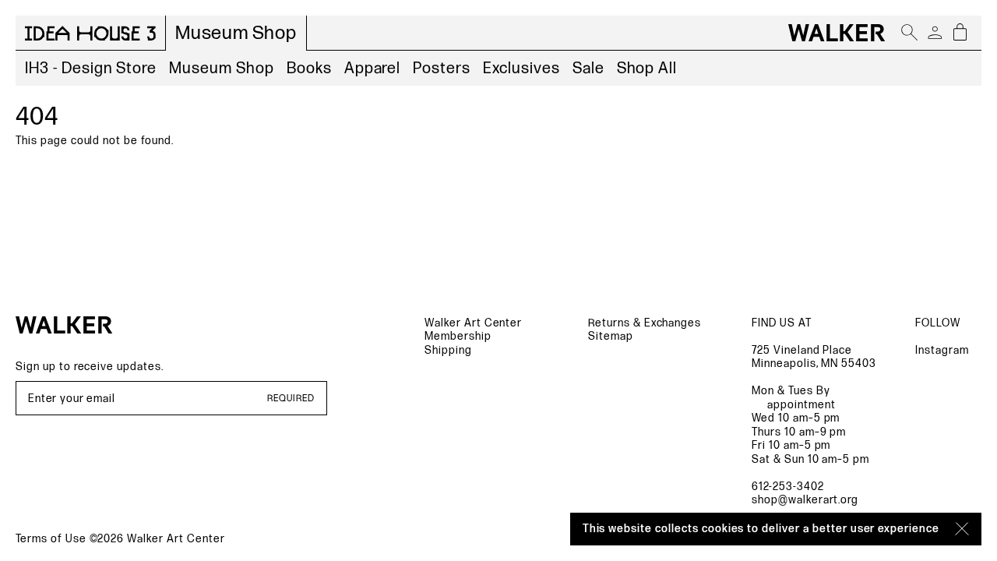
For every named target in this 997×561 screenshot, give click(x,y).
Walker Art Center (473, 323)
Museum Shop (221, 68)
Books (309, 68)
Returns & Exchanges (644, 323)
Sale (588, 68)
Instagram (942, 350)
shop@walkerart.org (805, 499)
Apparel (372, 68)
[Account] (934, 32)
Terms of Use (51, 538)
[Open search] (909, 32)
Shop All (647, 68)
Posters (441, 68)
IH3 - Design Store (91, 68)
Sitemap (610, 336)
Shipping (448, 350)
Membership (458, 336)
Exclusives (521, 68)
